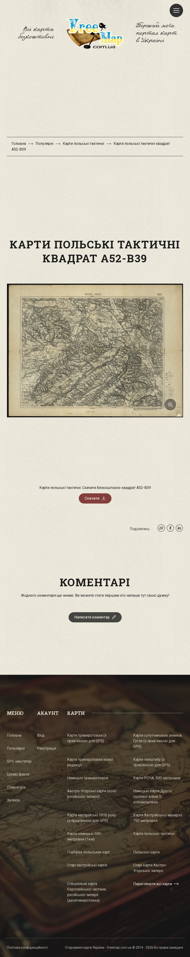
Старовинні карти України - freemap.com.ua (98, 947)
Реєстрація (46, 748)
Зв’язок (13, 800)
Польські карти (146, 852)
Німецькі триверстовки (87, 778)
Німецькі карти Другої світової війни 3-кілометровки (152, 796)
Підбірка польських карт (88, 852)
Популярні (44, 143)
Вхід (40, 735)
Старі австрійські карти (87, 865)
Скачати (92, 498)
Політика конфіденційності (27, 947)
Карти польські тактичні (83, 143)
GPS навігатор (19, 761)
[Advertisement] (95, 95)
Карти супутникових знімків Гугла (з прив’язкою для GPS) (157, 741)
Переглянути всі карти (152, 884)
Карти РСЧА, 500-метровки (156, 778)
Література (16, 787)
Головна (19, 143)
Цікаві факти (18, 774)
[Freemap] (95, 33)
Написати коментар (92, 617)
